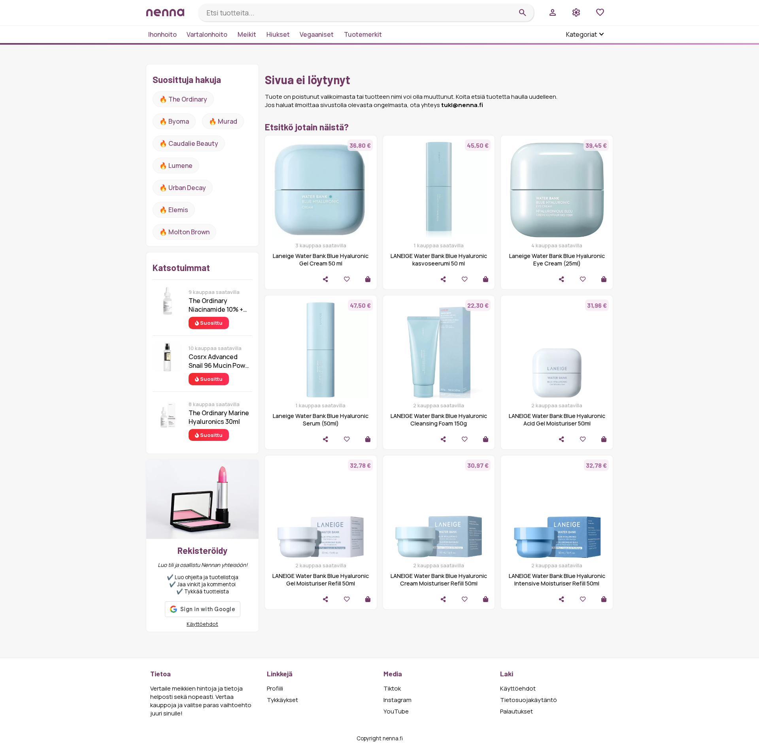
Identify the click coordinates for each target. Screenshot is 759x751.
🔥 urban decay (182, 187)
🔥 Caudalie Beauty (188, 143)
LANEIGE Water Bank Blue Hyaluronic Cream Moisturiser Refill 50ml (439, 579)
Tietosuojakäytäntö (528, 700)
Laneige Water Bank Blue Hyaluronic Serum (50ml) (320, 419)
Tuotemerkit (363, 34)
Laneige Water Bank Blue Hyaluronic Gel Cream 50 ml (320, 259)
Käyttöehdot (202, 623)
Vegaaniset (317, 34)
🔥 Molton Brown (184, 232)
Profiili (275, 688)
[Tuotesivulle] (368, 279)
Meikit (247, 34)
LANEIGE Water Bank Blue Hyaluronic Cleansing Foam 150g (439, 419)
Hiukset (278, 34)
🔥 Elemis (173, 209)
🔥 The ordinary (183, 99)
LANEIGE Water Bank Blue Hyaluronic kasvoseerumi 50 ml (439, 259)
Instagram (397, 700)
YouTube (396, 711)
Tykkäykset (282, 700)
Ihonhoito (162, 34)
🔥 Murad (223, 121)
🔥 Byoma (174, 121)
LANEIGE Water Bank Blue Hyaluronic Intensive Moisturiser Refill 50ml (557, 579)
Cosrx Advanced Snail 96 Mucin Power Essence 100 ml (220, 361)
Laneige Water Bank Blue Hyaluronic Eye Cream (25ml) (557, 259)
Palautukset (516, 711)
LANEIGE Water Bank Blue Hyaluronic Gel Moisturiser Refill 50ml (320, 579)
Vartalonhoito (207, 34)
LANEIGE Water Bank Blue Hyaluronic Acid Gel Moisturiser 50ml (557, 419)
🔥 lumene (176, 165)
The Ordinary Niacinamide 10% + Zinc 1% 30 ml (216, 305)
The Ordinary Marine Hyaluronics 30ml (219, 417)
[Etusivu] (169, 12)
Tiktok (392, 688)
